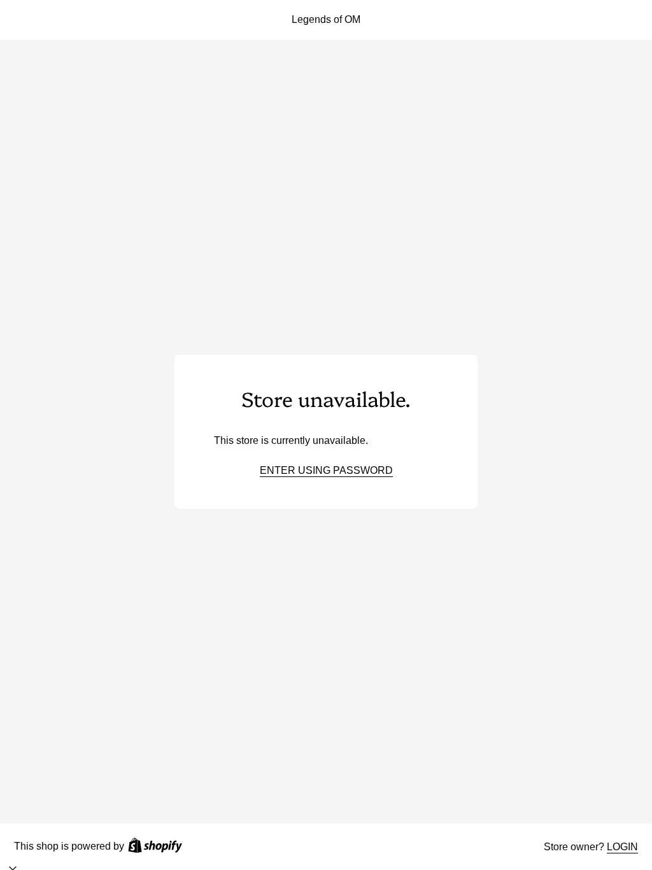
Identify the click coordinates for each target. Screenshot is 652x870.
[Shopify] (155, 847)
